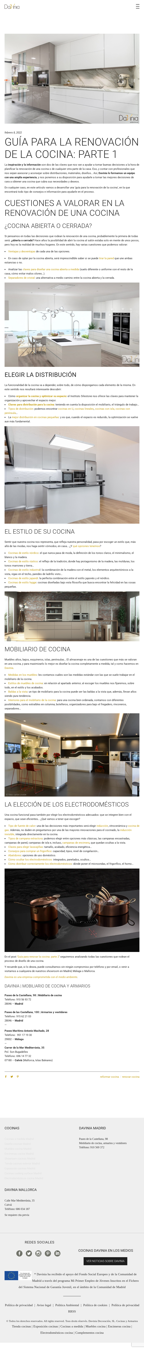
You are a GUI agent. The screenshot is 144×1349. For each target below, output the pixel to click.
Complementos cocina (89, 1332)
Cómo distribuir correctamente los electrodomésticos (40, 863)
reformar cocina (109, 1076)
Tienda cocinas (21, 1326)
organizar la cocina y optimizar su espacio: (41, 396)
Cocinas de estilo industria (24, 569)
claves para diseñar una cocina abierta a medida (51, 269)
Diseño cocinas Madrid (18, 1143)
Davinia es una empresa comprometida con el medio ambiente (41, 977)
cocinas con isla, (104, 408)
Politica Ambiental (67, 1305)
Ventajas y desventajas (21, 251)
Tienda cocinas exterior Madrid (22, 1163)
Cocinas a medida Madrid (19, 1139)
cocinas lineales (84, 408)
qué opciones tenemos (86, 546)
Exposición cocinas (45, 1326)
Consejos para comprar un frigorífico (29, 851)
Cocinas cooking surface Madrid (23, 1173)
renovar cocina (130, 1076)
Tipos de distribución (20, 408)
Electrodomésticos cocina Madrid (24, 1178)
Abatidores (14, 855)
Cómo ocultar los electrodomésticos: (30, 859)
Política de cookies (95, 1305)
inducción (102, 825)
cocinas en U (65, 408)
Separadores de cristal (21, 277)
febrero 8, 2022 (13, 132)
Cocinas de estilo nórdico (23, 553)
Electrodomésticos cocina (56, 1332)
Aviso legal (44, 1305)
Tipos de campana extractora (25, 838)
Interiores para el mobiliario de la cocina (32, 700)
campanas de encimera (76, 842)
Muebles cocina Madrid (18, 1148)
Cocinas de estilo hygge (22, 582)
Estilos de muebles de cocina (25, 683)
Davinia (9, 668)
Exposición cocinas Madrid (20, 1168)
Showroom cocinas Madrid (20, 1158)
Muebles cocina (96, 1326)
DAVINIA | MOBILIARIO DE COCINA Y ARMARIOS (47, 986)
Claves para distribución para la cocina (31, 404)
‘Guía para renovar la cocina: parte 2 (38, 956)
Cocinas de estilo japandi (23, 578)
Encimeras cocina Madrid (19, 1153)
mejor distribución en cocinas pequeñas (35, 417)
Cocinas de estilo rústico (23, 561)
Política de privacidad (19, 1305)
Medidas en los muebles (22, 674)
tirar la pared (106, 258)
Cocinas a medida (71, 1326)
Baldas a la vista (17, 691)
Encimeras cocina (119, 1326)
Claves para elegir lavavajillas (25, 847)
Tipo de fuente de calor (21, 825)
